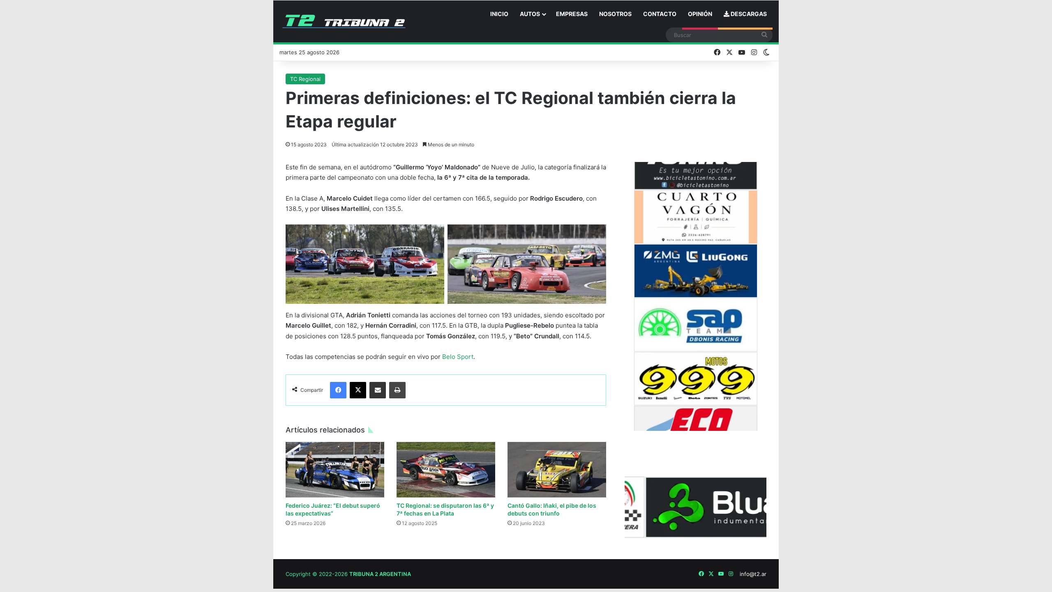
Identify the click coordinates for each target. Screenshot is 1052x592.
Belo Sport (457, 357)
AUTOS (530, 13)
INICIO (499, 13)
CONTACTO (659, 13)
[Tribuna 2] (343, 21)
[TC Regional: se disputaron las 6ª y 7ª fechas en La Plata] (446, 469)
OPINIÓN (700, 13)
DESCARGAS (748, 13)
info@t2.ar (753, 574)
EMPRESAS (572, 13)
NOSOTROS (615, 13)
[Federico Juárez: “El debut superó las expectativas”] (335, 469)
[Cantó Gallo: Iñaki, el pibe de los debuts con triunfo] (557, 469)
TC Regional (305, 79)
